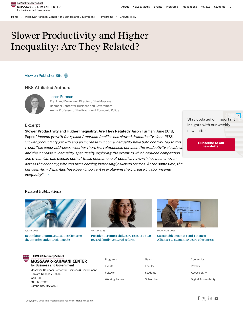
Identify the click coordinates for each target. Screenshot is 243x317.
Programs (172, 6)
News (148, 259)
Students (219, 6)
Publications (189, 6)
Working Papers (114, 279)
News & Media (141, 6)
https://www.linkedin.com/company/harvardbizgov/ (210, 298)
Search (229, 6)
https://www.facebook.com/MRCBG (199, 298)
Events (158, 6)
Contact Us (197, 259)
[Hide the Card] (238, 115)
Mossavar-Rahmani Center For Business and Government (60, 16)
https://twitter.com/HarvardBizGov (204, 299)
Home (14, 16)
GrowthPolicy (128, 16)
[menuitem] (125, 8)
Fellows (205, 6)
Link (48, 175)
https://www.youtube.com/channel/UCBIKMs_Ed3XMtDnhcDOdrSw (216, 299)
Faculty (149, 266)
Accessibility (199, 272)
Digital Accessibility (203, 279)
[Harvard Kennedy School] (37, 6)
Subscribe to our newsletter (211, 144)
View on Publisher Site (43, 75)
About (125, 6)
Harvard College (85, 300)
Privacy (195, 266)
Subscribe (151, 279)
